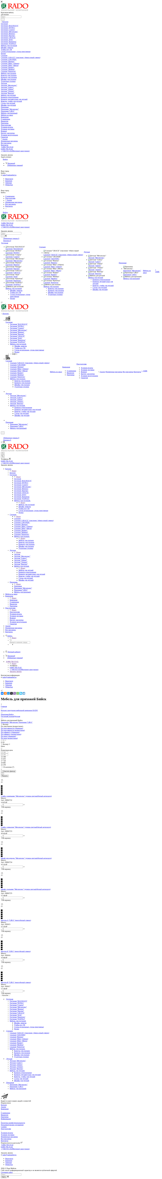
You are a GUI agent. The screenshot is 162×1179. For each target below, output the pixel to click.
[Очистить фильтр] (2, 773)
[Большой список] (3, 742)
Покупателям (15, 612)
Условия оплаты (7, 1133)
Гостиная (17, 479)
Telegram (8, 183)
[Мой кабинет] (2, 436)
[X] (11, 693)
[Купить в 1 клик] (2, 780)
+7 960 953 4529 (15, 151)
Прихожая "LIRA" (26, 722)
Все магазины (6, 1139)
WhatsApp (9, 185)
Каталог (13, 473)
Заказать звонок (16, 671)
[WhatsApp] (17, 693)
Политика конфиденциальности (13, 1123)
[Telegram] (23, 693)
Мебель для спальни (26, 540)
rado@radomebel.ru (9, 175)
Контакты (4, 1141)
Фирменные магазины (9, 1137)
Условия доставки (7, 1135)
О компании (5, 1113)
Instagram (8, 181)
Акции (3, 1107)
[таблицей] (5, 740)
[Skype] (20, 693)
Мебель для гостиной (27, 505)
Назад (14, 471)
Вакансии (4, 1115)
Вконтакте (9, 179)
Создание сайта (7, 1172)
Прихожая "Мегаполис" (10, 722)
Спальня (17, 518)
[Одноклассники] (5, 693)
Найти (4, 1177)
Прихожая (18, 586)
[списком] (3, 740)
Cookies (4, 1127)
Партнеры (4, 1117)
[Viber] (14, 693)
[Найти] (3, 19)
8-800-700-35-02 (7, 147)
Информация (6, 1119)
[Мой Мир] (8, 693)
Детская (17, 554)
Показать (5, 776)
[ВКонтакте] (2, 693)
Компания (13, 600)
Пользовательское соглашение (12, 1125)
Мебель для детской (26, 570)
